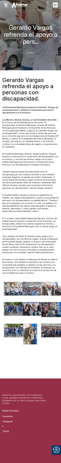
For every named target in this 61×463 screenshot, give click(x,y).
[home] (15, 5)
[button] (55, 5)
